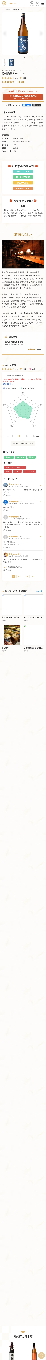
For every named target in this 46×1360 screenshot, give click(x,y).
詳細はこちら (8, 384)
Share (28, 105)
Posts (38, 105)
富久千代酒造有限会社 (9, 82)
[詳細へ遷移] (12, 604)
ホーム (4, 9)
